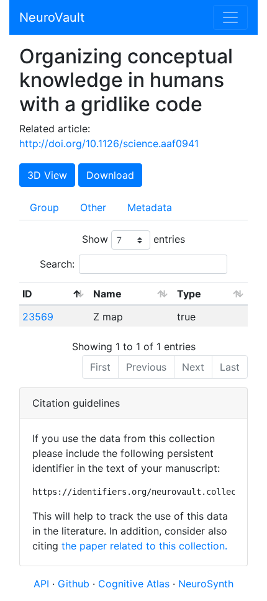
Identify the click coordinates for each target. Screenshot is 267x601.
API (41, 583)
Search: (57, 264)
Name (107, 293)
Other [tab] (93, 207)
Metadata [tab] (149, 207)
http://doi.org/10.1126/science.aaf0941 (109, 143)
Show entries (133, 239)
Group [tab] (44, 207)
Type (189, 293)
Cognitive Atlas (135, 583)
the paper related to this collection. (144, 546)
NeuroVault (51, 17)
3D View (47, 175)
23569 (37, 316)
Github (75, 583)
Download (110, 175)
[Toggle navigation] (230, 17)
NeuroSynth (205, 583)
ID (27, 293)
